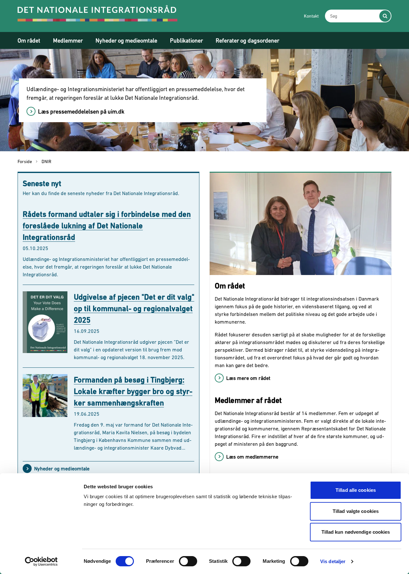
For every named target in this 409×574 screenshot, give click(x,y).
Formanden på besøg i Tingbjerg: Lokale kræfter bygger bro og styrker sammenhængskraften (133, 391)
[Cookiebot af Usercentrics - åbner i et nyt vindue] (41, 561)
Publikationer (186, 40)
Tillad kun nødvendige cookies (355, 532)
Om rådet (29, 40)
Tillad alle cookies (356, 490)
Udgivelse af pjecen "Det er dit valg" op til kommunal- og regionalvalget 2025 (134, 308)
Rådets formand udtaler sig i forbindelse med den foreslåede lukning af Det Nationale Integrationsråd (107, 225)
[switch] (188, 561)
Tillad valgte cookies (356, 511)
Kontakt (311, 16)
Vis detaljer (332, 561)
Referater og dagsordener (247, 40)
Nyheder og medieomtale (126, 40)
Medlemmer (68, 40)
